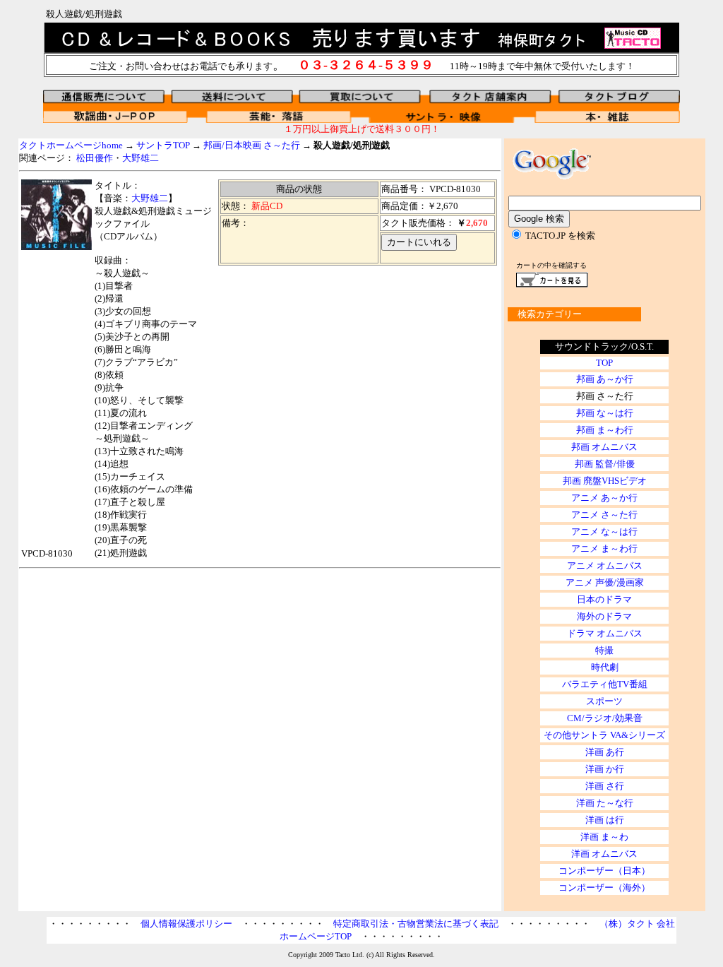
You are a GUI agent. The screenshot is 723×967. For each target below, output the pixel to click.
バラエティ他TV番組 (604, 684)
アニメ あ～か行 (604, 497)
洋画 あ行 (604, 752)
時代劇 (605, 667)
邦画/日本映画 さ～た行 (251, 145)
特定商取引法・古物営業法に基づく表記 (415, 923)
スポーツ (604, 701)
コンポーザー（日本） (604, 870)
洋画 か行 (604, 769)
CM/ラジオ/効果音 (605, 718)
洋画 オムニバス (604, 853)
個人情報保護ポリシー (186, 923)
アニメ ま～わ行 (604, 548)
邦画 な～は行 (604, 413)
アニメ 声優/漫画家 (605, 582)
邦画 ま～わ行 (604, 430)
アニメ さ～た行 (604, 514)
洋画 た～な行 (604, 802)
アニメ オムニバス (605, 565)
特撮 (604, 650)
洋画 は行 (604, 819)
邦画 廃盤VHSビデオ (605, 480)
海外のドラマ (604, 616)
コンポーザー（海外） (604, 887)
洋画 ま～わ (604, 836)
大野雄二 (140, 158)
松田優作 (94, 158)
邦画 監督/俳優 (605, 463)
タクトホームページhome (71, 145)
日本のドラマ (604, 599)
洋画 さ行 (604, 786)
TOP (604, 362)
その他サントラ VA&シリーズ (604, 735)
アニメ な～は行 (604, 531)
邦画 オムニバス (604, 446)
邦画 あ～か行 (604, 379)
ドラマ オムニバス (605, 633)
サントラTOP (163, 145)
